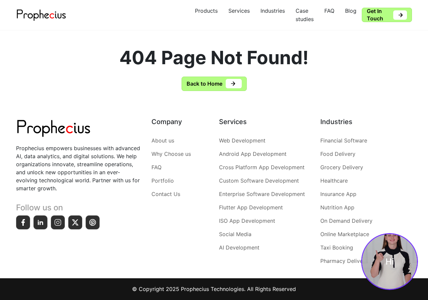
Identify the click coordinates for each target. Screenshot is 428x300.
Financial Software (343, 140)
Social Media (235, 234)
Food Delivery (337, 154)
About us (162, 140)
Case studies (305, 14)
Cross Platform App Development (262, 167)
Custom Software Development (259, 180)
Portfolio (162, 180)
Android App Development (253, 154)
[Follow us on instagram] (58, 222)
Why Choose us (171, 154)
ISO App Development (247, 220)
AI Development (239, 247)
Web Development (242, 140)
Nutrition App (337, 207)
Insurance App (338, 194)
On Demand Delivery (346, 220)
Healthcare (334, 180)
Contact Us (165, 194)
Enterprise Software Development (262, 194)
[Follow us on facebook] (23, 222)
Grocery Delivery (341, 167)
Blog (350, 10)
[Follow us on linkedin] (40, 222)
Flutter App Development (251, 207)
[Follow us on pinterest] (93, 222)
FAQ (329, 10)
